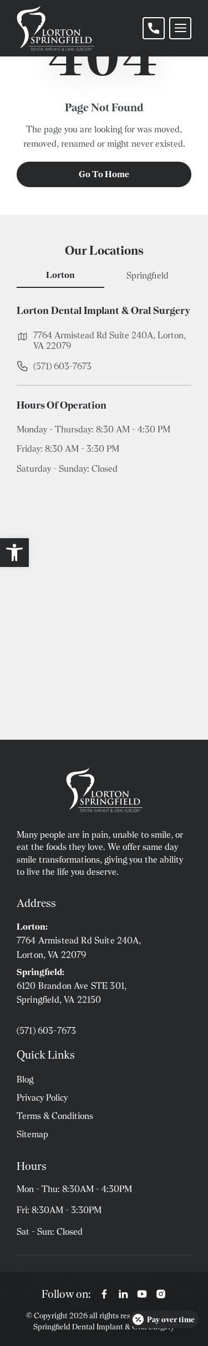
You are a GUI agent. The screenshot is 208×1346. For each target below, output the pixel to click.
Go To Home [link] (104, 174)
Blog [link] (25, 1079)
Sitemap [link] (32, 1134)
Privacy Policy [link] (42, 1097)
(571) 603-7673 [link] (62, 366)
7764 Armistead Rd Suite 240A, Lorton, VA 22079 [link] (109, 340)
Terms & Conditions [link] (55, 1116)
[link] (14, 552)
